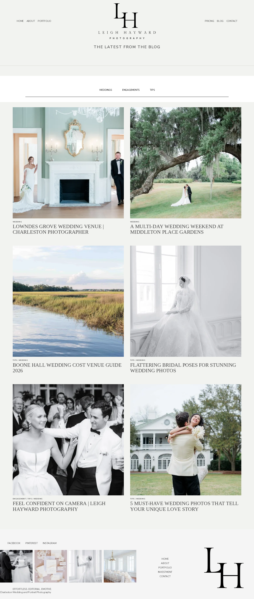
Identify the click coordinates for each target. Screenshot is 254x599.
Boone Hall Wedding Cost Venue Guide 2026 (67, 367)
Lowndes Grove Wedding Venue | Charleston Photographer (58, 229)
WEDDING (17, 222)
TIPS (152, 90)
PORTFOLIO (44, 21)
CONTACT (231, 21)
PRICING (209, 21)
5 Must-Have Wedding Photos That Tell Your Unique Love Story (184, 506)
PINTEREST (31, 543)
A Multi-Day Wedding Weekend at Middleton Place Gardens (176, 229)
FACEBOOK (14, 543)
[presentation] (68, 162)
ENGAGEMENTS (131, 90)
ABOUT (31, 21)
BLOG (220, 21)
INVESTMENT (165, 572)
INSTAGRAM (49, 543)
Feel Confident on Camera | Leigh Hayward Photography (59, 506)
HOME (20, 21)
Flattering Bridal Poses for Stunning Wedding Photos (183, 367)
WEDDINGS (105, 90)
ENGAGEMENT (19, 499)
